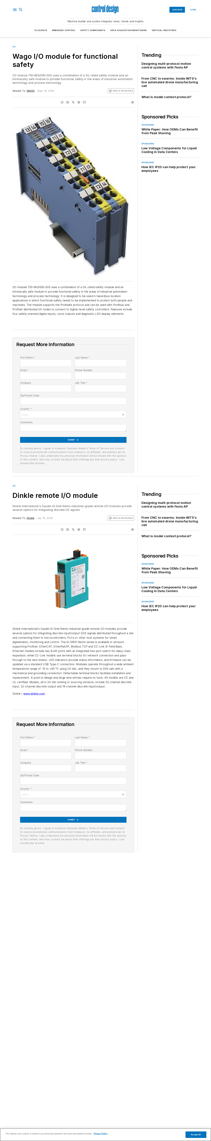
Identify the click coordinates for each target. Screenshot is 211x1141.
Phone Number (83, 370)
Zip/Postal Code (29, 395)
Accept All (196, 1134)
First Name (27, 357)
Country (26, 408)
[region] (105, 1134)
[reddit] (78, 102)
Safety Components (92, 30)
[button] (15, 9)
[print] (132, 102)
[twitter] (73, 102)
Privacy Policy (101, 1134)
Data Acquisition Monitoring (128, 30)
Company (25, 382)
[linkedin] (67, 102)
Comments (26, 422)
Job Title (81, 382)
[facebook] (62, 102)
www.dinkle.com (34, 693)
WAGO (31, 90)
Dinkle (30, 518)
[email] (84, 102)
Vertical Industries (164, 30)
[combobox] (73, 414)
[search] (20, 9)
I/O (14, 46)
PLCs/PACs (41, 30)
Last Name (82, 357)
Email (24, 370)
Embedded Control (63, 30)
